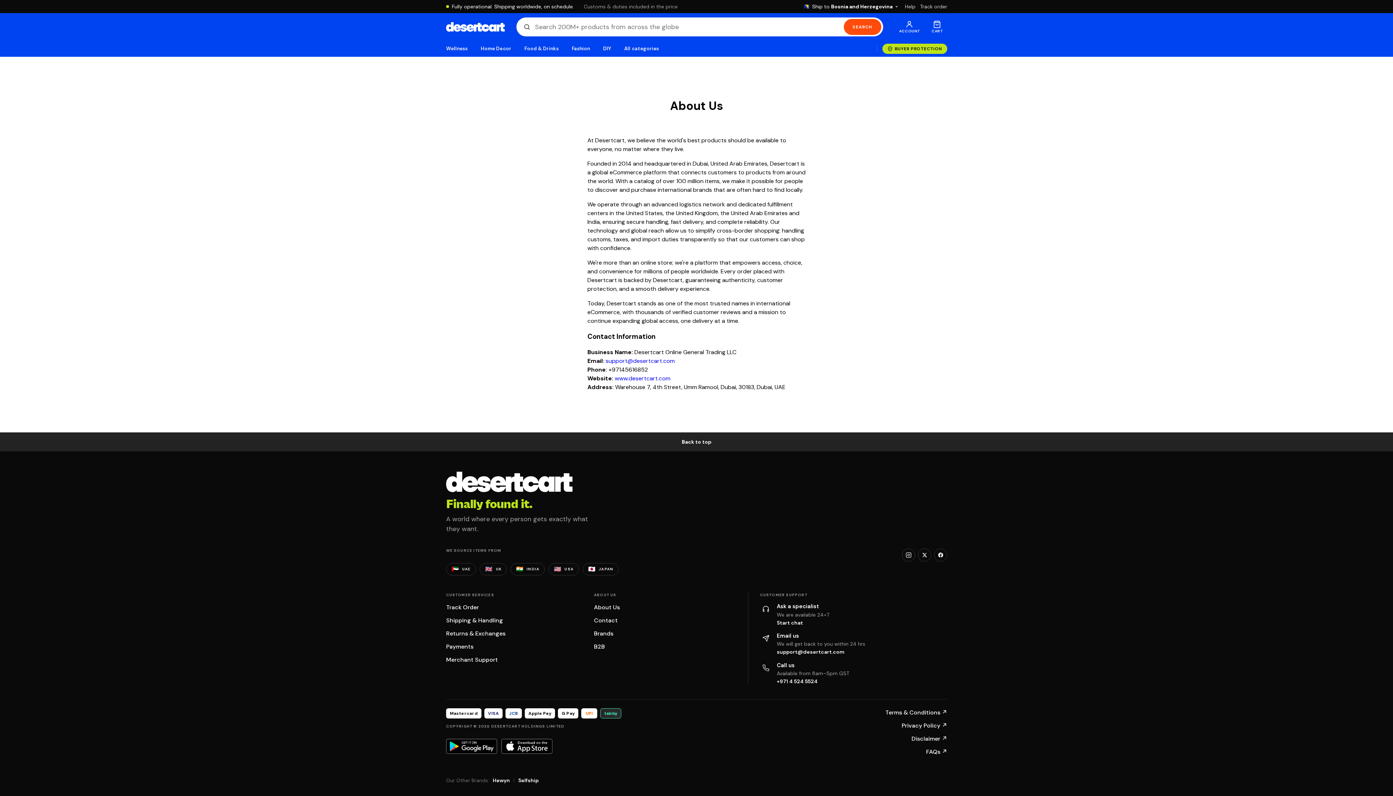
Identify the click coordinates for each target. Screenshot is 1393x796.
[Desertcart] (475, 27)
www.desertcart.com (642, 378)
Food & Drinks (541, 48)
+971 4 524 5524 (797, 681)
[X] (924, 555)
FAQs (936, 752)
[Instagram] (908, 555)
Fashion (581, 48)
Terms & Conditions (916, 712)
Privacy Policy (924, 725)
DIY (607, 48)
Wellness (457, 48)
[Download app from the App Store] (526, 746)
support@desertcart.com (640, 361)
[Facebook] (940, 555)
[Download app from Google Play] (471, 746)
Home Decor (496, 48)
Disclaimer (929, 738)
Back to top (697, 442)
